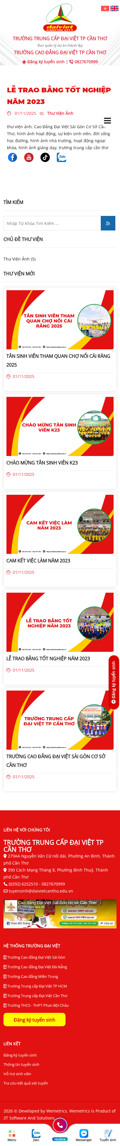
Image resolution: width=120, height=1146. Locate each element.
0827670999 (85, 61)
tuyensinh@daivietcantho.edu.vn (41, 891)
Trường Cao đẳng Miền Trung (32, 976)
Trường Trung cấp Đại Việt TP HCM (36, 986)
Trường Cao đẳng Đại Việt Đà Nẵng (36, 966)
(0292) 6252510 (23, 884)
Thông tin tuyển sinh (21, 1064)
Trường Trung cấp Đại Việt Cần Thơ (36, 995)
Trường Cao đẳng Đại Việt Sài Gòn (35, 957)
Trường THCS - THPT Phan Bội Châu (37, 1005)
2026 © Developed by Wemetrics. (36, 1111)
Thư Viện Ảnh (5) (19, 259)
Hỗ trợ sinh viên (17, 1073)
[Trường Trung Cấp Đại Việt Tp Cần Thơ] (12, 156)
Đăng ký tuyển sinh (46, 61)
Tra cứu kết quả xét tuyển (25, 1083)
